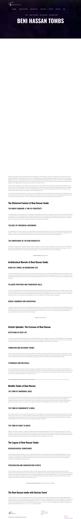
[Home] (8, 9)
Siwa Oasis (44, 255)
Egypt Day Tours (33, 9)
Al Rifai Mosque (42, 317)
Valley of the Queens (64, 379)
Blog (64, 9)
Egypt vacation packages (45, 502)
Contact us (58, 9)
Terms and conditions (68, 518)
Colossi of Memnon (46, 379)
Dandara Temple (54, 379)
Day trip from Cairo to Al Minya (47, 483)
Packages (14, 9)
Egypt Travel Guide (23, 9)
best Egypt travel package (29, 503)
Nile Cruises (43, 9)
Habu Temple (38, 379)
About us (51, 9)
